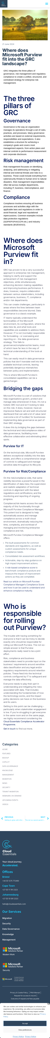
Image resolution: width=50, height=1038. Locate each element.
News (4, 783)
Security (6, 787)
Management (8, 775)
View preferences (25, 1030)
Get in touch (9, 728)
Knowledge (7, 770)
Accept (25, 1023)
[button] (47, 3)
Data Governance (10, 766)
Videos (5, 804)
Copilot (6, 762)
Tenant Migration (10, 792)
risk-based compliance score (21, 567)
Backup (5, 758)
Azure (5, 749)
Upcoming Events (10, 800)
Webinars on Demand (11, 796)
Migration (7, 779)
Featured (6, 754)
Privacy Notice (18, 1036)
